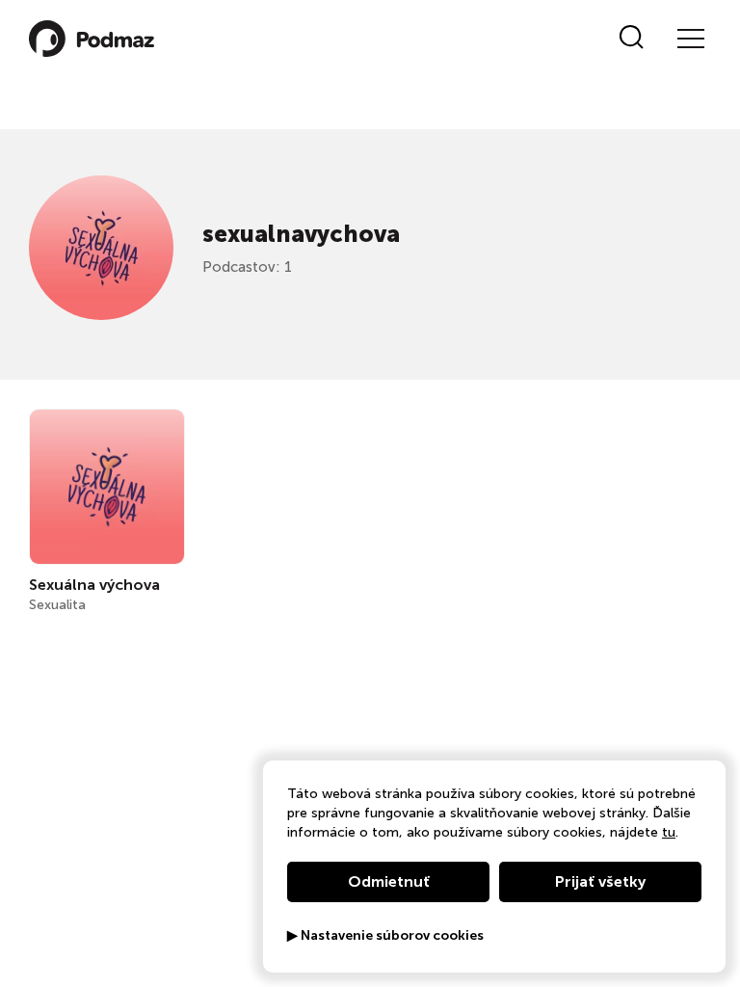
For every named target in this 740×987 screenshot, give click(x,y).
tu (668, 832)
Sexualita (57, 605)
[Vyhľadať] (631, 38)
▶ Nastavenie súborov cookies (385, 936)
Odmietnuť (389, 881)
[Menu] (690, 38)
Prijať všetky (600, 881)
